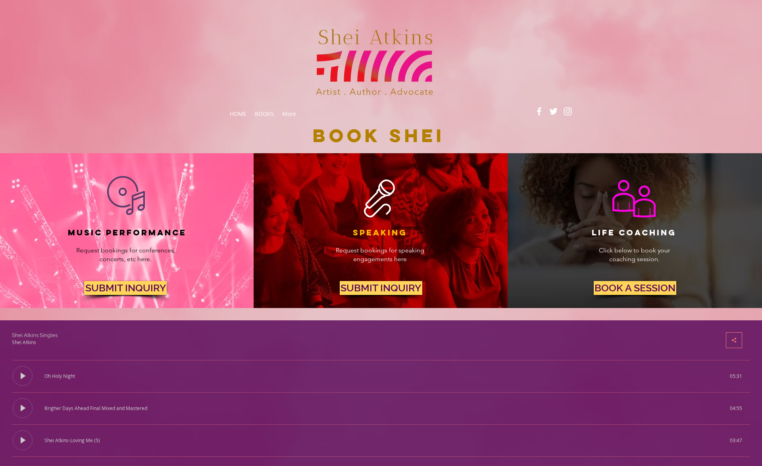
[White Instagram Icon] (567, 111)
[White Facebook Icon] (539, 111)
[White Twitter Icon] (553, 111)
